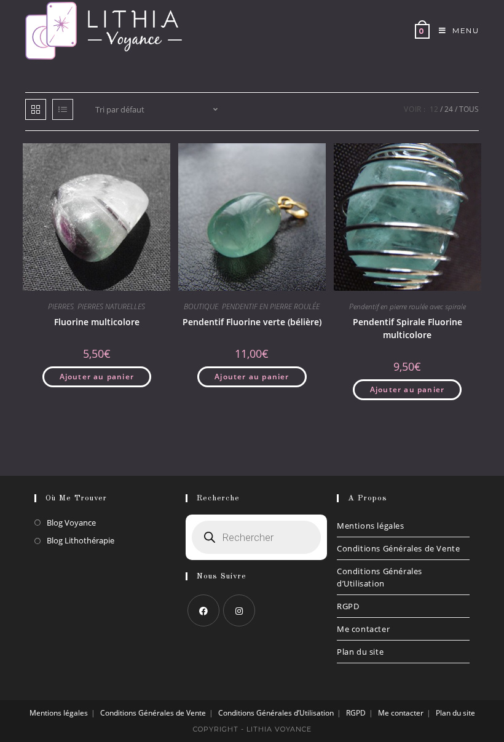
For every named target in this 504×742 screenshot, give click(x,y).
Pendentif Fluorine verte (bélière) (252, 322)
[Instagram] (239, 610)
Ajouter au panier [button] (97, 376)
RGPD (348, 606)
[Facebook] (203, 610)
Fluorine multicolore (97, 322)
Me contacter (363, 628)
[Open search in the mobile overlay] (256, 537)
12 (434, 109)
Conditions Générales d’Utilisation (379, 577)
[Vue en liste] (62, 109)
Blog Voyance (71, 522)
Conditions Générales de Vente (398, 548)
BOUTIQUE (201, 306)
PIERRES (61, 306)
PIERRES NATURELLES (111, 306)
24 (448, 109)
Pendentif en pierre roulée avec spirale (407, 306)
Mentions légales (370, 525)
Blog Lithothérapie (80, 540)
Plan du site (360, 651)
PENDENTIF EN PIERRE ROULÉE (271, 306)
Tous (469, 109)
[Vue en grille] (35, 109)
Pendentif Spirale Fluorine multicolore (407, 328)
